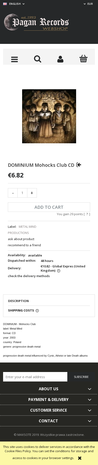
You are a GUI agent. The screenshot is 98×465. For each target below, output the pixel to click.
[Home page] (40, 23)
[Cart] (83, 58)
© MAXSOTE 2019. (27, 434)
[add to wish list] (79, 165)
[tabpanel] (49, 340)
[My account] (60, 59)
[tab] (49, 302)
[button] (14, 59)
